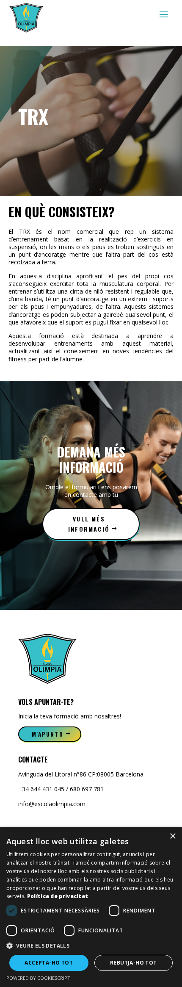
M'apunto (47, 734)
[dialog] (91, 907)
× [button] (172, 836)
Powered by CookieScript (38, 978)
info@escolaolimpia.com (51, 804)
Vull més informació (89, 523)
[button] (91, 945)
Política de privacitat (57, 896)
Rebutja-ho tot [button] (133, 962)
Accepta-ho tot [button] (49, 962)
